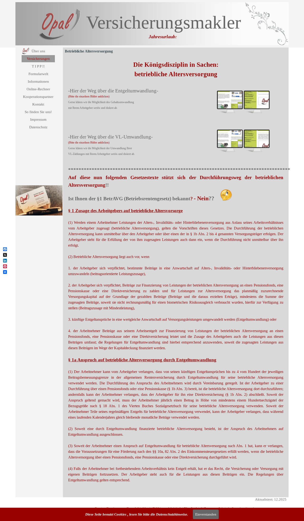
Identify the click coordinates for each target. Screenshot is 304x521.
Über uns (38, 51)
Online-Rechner (38, 89)
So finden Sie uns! (38, 112)
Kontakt (38, 104)
